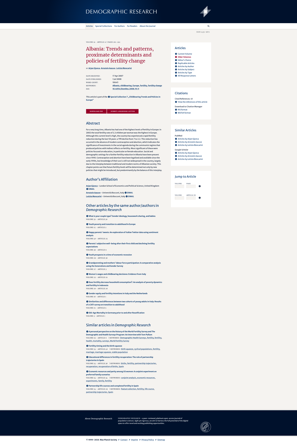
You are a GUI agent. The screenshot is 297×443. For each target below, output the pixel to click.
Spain (121, 366)
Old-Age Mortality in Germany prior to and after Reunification (116, 313)
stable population (120, 352)
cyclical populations (143, 349)
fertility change (155, 85)
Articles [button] (89, 26)
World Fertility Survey (119, 341)
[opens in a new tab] (205, 427)
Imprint (134, 440)
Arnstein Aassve (108, 68)
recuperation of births (108, 366)
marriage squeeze (103, 352)
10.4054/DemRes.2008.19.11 (126, 89)
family (101, 381)
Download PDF (96, 111)
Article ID (191, 195)
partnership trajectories (145, 363)
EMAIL (92, 189)
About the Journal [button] (147, 26)
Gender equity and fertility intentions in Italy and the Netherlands (118, 293)
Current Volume (185, 54)
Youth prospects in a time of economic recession (110, 255)
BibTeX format (184, 113)
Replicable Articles (186, 63)
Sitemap (161, 440)
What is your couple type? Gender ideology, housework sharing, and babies (122, 216)
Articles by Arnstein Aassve (190, 142)
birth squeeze (127, 349)
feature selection (128, 389)
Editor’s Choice (184, 60)
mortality (97, 341)
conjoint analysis (128, 378)
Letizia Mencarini (124, 68)
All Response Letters (187, 76)
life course (149, 389)
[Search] (208, 26)
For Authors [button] (119, 26)
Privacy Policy (148, 440)
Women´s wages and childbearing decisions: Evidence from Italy (117, 274)
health (89, 341)
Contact (124, 440)
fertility (143, 85)
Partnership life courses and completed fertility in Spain (114, 386)
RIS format (182, 109)
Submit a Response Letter (123, 111)
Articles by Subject (186, 69)
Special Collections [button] (103, 26)
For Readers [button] (132, 26)
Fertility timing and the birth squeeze (105, 346)
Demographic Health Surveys (133, 338)
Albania (116, 85)
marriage (90, 352)
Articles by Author (186, 66)
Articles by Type (185, 72)
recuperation (92, 366)
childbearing (126, 85)
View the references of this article (192, 102)
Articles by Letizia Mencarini (190, 145)
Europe (136, 85)
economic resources (146, 378)
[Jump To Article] (199, 186)
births (123, 363)
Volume (178, 183)
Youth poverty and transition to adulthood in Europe (112, 224)
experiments (91, 381)
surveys (105, 341)
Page (188, 183)
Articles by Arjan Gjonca (188, 139)
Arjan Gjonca (94, 68)
